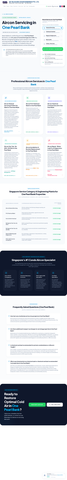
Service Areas (20, 6)
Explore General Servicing (8, 131)
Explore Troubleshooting (52, 175)
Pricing (11, 6)
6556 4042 (56, 6)
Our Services (15, 6)
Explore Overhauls (53, 131)
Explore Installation (31, 175)
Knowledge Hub (31, 6)
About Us (8, 6)
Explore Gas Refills (9, 175)
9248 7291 (50, 6)
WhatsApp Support (37, 404)
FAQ (24, 6)
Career (27, 6)
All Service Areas (8, 14)
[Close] (64, 473)
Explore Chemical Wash (32, 131)
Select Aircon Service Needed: (50, 24)
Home (5, 6)
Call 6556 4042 (55, 404)
